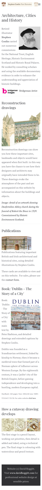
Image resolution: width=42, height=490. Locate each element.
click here (32, 398)
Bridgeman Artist (28, 90)
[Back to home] (20, 4)
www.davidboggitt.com (22, 472)
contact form (12, 279)
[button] (39, 4)
